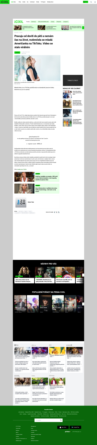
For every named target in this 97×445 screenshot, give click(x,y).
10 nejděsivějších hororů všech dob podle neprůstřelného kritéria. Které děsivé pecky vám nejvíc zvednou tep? (51, 29)
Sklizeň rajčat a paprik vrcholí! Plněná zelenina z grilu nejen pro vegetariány (56, 387)
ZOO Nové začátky (75, 412)
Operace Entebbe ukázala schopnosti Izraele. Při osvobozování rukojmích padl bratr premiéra (57, 363)
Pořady (37, 1)
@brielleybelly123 (34, 136)
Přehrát (17, 306)
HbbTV (17, 432)
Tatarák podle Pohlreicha (55, 414)
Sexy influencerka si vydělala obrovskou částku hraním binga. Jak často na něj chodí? (46, 189)
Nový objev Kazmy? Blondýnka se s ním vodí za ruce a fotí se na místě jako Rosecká (39, 400)
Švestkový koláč (62, 416)
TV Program (43, 1)
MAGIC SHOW (43, 307)
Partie (56, 412)
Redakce (32, 438)
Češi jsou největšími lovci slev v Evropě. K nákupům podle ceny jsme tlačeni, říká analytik (21, 363)
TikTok (24, 169)
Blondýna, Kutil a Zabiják (57, 308)
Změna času (51, 412)
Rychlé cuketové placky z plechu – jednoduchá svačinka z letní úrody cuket (74, 357)
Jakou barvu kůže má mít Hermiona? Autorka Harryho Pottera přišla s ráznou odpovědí (22, 280)
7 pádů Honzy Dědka (31, 414)
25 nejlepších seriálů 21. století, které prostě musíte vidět (28, 27)
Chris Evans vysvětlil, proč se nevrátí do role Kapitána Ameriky (64, 280)
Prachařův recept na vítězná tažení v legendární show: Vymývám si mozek (39, 357)
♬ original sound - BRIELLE (34, 144)
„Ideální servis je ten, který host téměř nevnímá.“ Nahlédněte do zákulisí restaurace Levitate (73, 369)
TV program (45, 412)
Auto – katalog (23, 414)
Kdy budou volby (66, 412)
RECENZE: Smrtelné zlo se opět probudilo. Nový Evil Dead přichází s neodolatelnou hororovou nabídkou (44, 280)
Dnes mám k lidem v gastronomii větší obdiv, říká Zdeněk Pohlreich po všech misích (39, 363)
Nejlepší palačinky (54, 416)
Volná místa (18, 428)
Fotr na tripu (30, 307)
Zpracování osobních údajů (36, 434)
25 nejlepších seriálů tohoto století (22, 385)
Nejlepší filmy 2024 (29, 412)
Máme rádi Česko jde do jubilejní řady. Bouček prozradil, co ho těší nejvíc (39, 369)
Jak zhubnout (21, 412)
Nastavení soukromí (34, 440)
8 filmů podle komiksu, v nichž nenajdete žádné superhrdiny (21, 393)
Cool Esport (32, 1)
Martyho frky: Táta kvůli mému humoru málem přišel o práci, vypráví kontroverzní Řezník (38, 387)
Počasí (59, 412)
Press (32, 428)
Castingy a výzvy (34, 430)
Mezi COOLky (18, 307)
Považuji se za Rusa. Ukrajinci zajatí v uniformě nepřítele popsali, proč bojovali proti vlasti (22, 357)
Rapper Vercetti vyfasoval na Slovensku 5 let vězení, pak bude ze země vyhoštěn (39, 394)
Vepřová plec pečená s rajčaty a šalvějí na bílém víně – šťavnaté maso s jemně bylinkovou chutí (73, 363)
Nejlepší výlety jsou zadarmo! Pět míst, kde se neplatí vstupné (57, 399)
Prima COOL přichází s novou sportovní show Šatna (77, 93)
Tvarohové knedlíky (45, 416)
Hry (27, 1)
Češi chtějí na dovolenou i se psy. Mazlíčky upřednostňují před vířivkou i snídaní (57, 394)
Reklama (17, 430)
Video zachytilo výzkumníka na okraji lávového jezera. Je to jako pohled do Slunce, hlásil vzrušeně (57, 369)
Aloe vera (64, 414)
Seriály (24, 1)
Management (33, 426)
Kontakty (32, 432)
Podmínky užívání (19, 434)
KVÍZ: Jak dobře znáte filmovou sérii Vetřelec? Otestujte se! (77, 111)
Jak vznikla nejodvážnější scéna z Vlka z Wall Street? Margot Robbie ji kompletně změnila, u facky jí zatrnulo (22, 400)
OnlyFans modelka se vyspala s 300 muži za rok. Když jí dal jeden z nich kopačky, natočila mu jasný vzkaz (46, 178)
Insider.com (20, 169)
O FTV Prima (18, 426)
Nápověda (33, 436)
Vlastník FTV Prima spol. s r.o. (21, 438)
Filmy (20, 1)
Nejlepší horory (38, 412)
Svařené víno (46, 414)
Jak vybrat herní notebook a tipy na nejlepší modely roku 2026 (76, 27)
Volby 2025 (39, 414)
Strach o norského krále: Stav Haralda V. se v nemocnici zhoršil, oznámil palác (22, 369)
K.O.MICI (67, 307)
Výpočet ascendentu (35, 416)
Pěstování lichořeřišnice (72, 414)
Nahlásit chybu (18, 440)
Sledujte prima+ (50, 1)
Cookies (17, 436)
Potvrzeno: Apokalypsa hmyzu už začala (57, 356)
